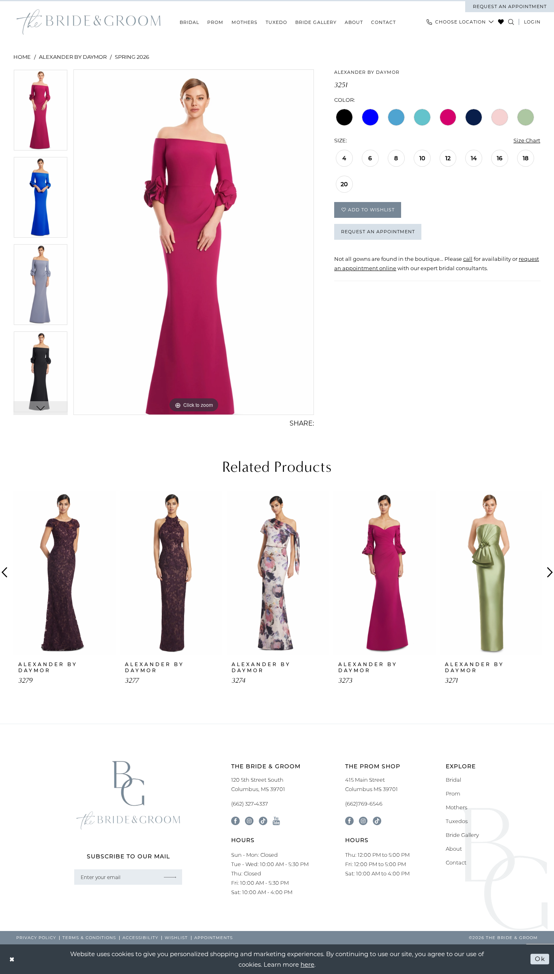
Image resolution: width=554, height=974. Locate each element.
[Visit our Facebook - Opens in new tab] (235, 821)
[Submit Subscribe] (170, 877)
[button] (532, 22)
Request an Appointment (378, 231)
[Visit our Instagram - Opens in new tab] (249, 821)
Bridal (453, 779)
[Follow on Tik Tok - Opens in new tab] (377, 821)
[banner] (88, 22)
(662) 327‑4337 (249, 803)
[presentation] (64, 573)
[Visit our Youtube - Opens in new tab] (276, 821)
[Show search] (511, 22)
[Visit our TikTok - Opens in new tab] (263, 821)
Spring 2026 (132, 56)
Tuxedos (457, 821)
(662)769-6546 (363, 803)
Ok (540, 959)
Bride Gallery (462, 835)
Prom (453, 793)
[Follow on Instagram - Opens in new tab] (363, 821)
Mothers (456, 807)
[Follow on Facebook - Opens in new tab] (349, 821)
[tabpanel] (40, 113)
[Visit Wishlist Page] (501, 22)
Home (22, 56)
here (307, 964)
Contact (456, 862)
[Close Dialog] (12, 959)
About (454, 848)
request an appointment (510, 6)
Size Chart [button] (526, 140)
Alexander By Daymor (73, 56)
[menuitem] (509, 6)
